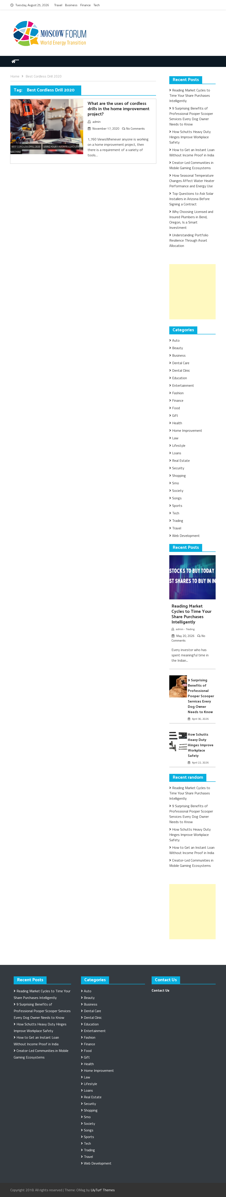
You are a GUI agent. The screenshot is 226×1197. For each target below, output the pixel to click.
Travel (58, 5)
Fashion (178, 393)
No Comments (135, 128)
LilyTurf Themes (103, 1190)
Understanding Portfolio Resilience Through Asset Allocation (188, 240)
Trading (177, 520)
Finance (85, 5)
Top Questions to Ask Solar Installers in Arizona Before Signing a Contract (191, 199)
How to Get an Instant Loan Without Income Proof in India (192, 152)
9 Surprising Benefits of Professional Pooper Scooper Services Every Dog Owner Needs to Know (191, 116)
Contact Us (160, 990)
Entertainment (183, 385)
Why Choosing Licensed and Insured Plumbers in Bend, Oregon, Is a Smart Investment (191, 219)
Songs (177, 498)
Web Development (186, 535)
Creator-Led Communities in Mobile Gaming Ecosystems (191, 165)
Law (175, 438)
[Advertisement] (197, 291)
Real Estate (181, 460)
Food (176, 408)
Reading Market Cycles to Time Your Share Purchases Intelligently (189, 95)
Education (179, 378)
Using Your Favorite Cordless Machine (44, 149)
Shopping (179, 475)
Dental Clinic (181, 370)
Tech (97, 5)
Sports (177, 505)
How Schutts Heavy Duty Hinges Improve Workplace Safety (190, 137)
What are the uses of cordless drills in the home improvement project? (118, 109)
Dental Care (180, 363)
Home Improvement (187, 430)
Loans (176, 453)
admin (96, 121)
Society (177, 490)
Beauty (177, 347)
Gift (175, 415)
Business (71, 5)
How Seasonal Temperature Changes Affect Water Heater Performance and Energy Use (191, 181)
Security (178, 468)
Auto (176, 340)
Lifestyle (178, 445)
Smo (175, 483)
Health (177, 423)
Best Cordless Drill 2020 (25, 146)
